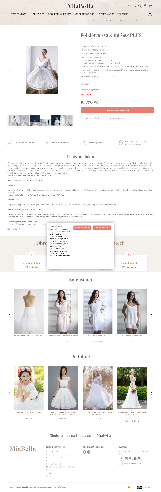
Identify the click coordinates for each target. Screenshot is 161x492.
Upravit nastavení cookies (56, 487)
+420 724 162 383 (132, 458)
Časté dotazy (51, 470)
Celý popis (85, 84)
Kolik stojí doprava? (53, 464)
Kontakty (49, 476)
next (152, 315)
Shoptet (134, 487)
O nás (48, 473)
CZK (129, 6)
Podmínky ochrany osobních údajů (59, 455)
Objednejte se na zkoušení (117, 110)
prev (9, 315)
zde (55, 258)
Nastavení (56, 264)
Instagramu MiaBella (93, 435)
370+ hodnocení (31, 267)
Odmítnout (82, 228)
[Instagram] (89, 452)
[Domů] (97, 21)
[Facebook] (84, 452)
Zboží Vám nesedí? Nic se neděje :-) (60, 467)
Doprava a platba (52, 461)
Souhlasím (102, 228)
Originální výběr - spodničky (54, 173)
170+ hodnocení (129, 267)
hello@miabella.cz (132, 464)
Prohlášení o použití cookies (57, 458)
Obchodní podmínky (54, 452)
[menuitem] (19, 14)
